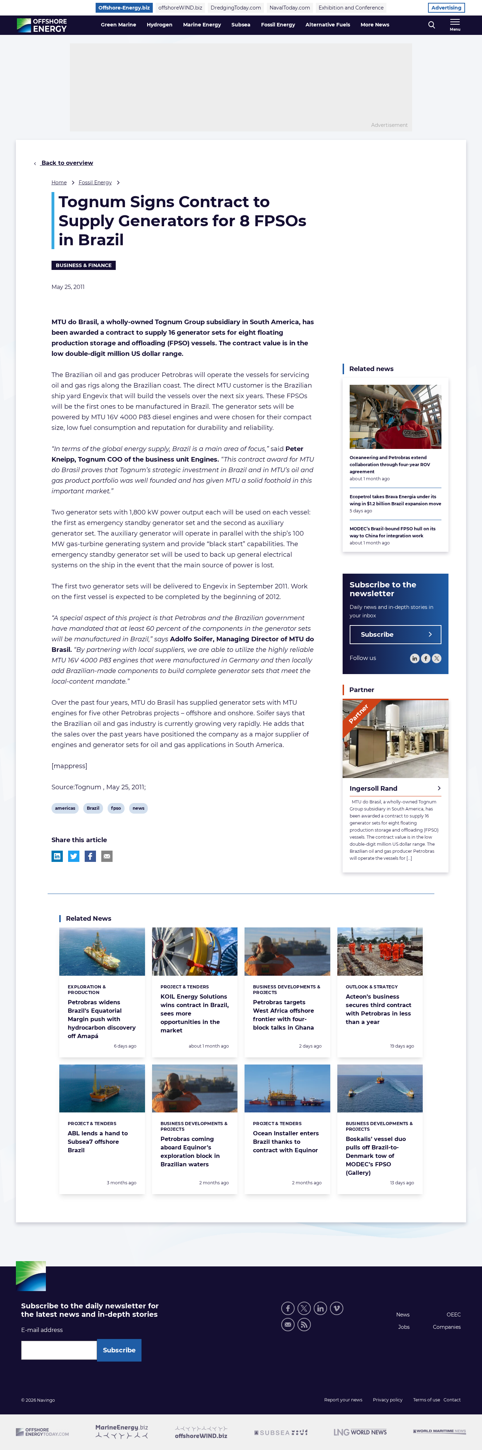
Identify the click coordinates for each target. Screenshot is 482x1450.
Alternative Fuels (328, 24)
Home (59, 182)
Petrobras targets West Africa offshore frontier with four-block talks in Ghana (283, 1015)
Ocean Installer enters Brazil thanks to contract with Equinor (286, 1142)
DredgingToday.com (236, 8)
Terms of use (426, 1399)
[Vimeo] (336, 1308)
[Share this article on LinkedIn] (57, 856)
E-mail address (42, 1330)
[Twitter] (436, 658)
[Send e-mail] (288, 1324)
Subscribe (377, 634)
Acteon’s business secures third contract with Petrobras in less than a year (378, 1009)
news (138, 809)
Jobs (404, 1327)
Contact (452, 1399)
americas (65, 809)
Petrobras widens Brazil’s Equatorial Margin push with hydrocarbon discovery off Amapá (102, 1019)
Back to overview (66, 163)
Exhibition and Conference (351, 8)
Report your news (343, 1399)
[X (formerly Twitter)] (304, 1308)
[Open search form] (432, 25)
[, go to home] (42, 25)
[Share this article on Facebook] (90, 856)
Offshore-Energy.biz (124, 8)
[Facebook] (425, 658)
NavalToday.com (290, 8)
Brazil (93, 809)
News (403, 1315)
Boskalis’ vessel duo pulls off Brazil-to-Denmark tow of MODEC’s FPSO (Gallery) (376, 1156)
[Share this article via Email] (107, 856)
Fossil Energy (278, 24)
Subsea (241, 24)
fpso (116, 809)
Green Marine (118, 24)
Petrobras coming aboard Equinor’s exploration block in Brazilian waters (190, 1152)
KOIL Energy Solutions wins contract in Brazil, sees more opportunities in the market (195, 1013)
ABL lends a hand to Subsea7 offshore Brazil (98, 1142)
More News (375, 24)
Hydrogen (160, 24)
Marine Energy (202, 24)
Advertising (447, 8)
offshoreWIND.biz (180, 8)
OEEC (454, 1315)
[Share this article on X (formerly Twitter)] (73, 856)
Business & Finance (84, 265)
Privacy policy (388, 1399)
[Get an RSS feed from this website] (304, 1324)
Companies (447, 1327)
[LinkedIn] (415, 658)
